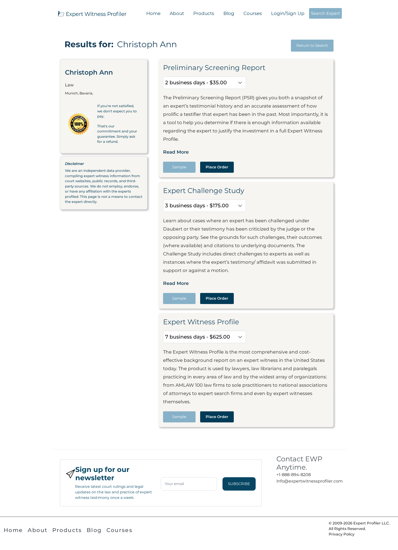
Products (203, 13)
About (177, 13)
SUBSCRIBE (239, 484)
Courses (252, 13)
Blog (228, 13)
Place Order (217, 167)
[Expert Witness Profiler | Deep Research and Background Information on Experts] (92, 13)
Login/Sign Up (287, 13)
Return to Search (312, 45)
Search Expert (325, 13)
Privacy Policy (341, 534)
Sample (179, 167)
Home (153, 13)
